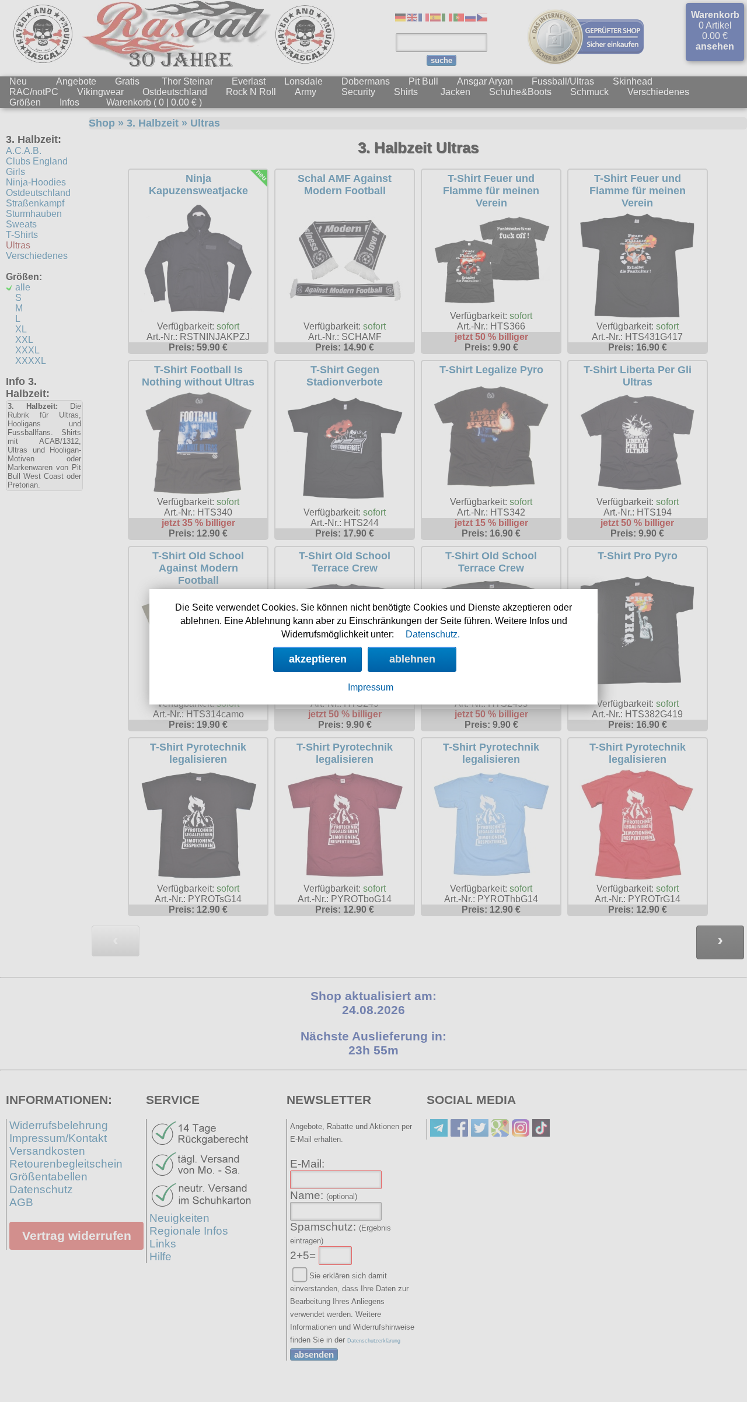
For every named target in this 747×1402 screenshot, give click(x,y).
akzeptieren (318, 659)
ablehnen (412, 659)
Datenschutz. (433, 634)
